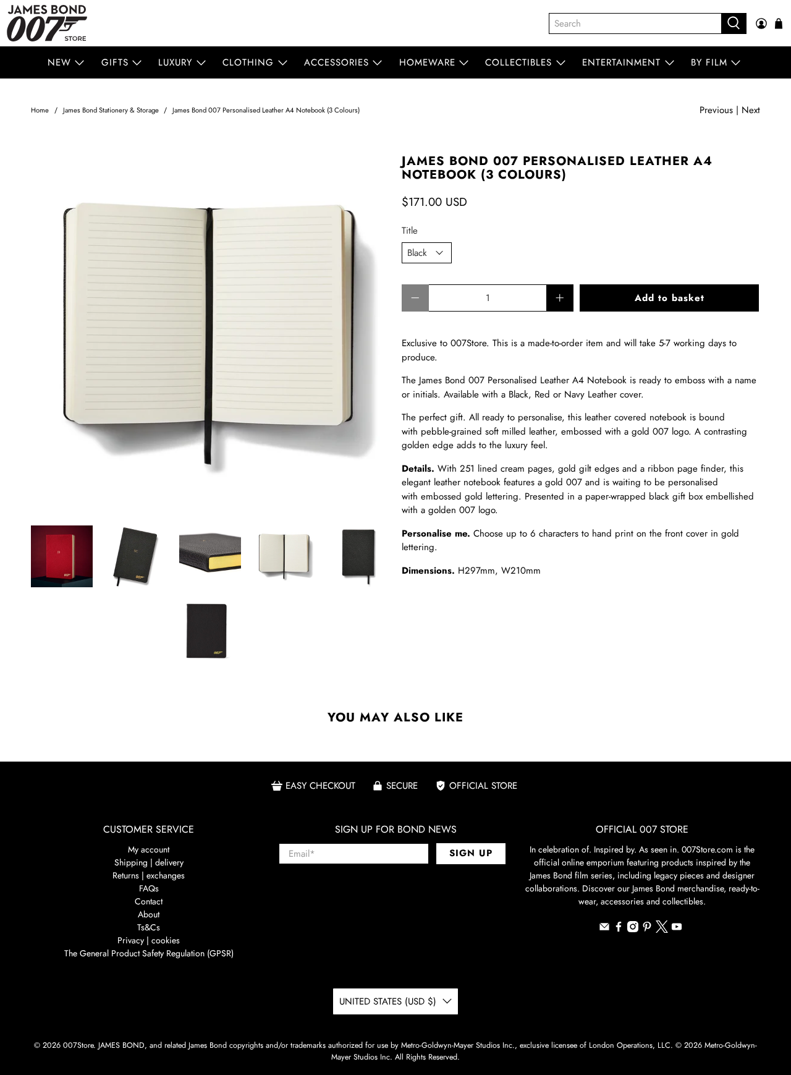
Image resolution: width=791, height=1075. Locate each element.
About (148, 914)
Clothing (248, 62)
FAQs (149, 888)
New (59, 62)
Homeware (427, 62)
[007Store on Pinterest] (647, 929)
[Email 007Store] (604, 929)
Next (751, 110)
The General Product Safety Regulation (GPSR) (149, 953)
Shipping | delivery (149, 862)
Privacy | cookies (148, 940)
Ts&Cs (148, 927)
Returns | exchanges (148, 875)
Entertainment (621, 62)
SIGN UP (471, 853)
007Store (78, 1045)
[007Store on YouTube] (676, 929)
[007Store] (47, 23)
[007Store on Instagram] (632, 929)
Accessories (336, 62)
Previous (716, 110)
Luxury (175, 62)
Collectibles (518, 62)
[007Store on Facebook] (618, 929)
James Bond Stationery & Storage (111, 110)
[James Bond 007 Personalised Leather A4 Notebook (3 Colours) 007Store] (210, 334)
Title (410, 230)
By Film (709, 62)
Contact (149, 901)
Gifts (115, 62)
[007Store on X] (662, 930)
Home (40, 110)
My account (148, 849)
